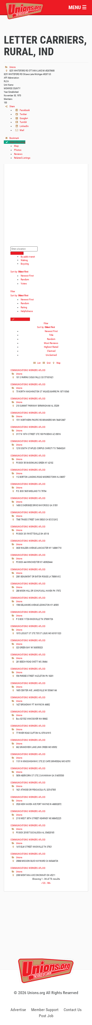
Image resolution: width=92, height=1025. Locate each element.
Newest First (27, 275)
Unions (12, 67)
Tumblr (23, 122)
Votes (24, 283)
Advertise (18, 1009)
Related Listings (22, 157)
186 (48, 883)
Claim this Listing (17, 142)
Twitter (23, 114)
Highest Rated (51, 347)
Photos (17, 150)
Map (16, 146)
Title (51, 335)
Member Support (45, 1009)
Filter (12, 291)
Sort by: (19, 271)
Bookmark (14, 138)
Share (12, 106)
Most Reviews (51, 343)
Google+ (23, 118)
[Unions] (24, 10)
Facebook (24, 110)
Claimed (51, 351)
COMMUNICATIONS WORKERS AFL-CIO (27, 370)
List (39, 362)
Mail (21, 130)
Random (25, 279)
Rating (24, 307)
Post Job (46, 1015)
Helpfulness (27, 311)
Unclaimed (51, 355)
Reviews (18, 154)
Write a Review (23, 319)
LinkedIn (24, 126)
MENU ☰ (77, 7)
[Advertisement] (46, 936)
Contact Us (73, 1009)
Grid (48, 362)
